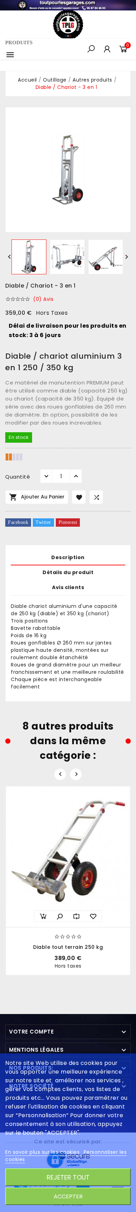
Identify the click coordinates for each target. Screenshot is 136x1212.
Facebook (18, 522)
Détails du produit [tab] (68, 572)
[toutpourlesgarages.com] (68, 4)
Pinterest (68, 522)
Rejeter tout (68, 1177)
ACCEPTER (68, 1196)
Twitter (43, 522)
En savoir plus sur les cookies (43, 1152)
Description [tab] (68, 557)
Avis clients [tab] (68, 587)
